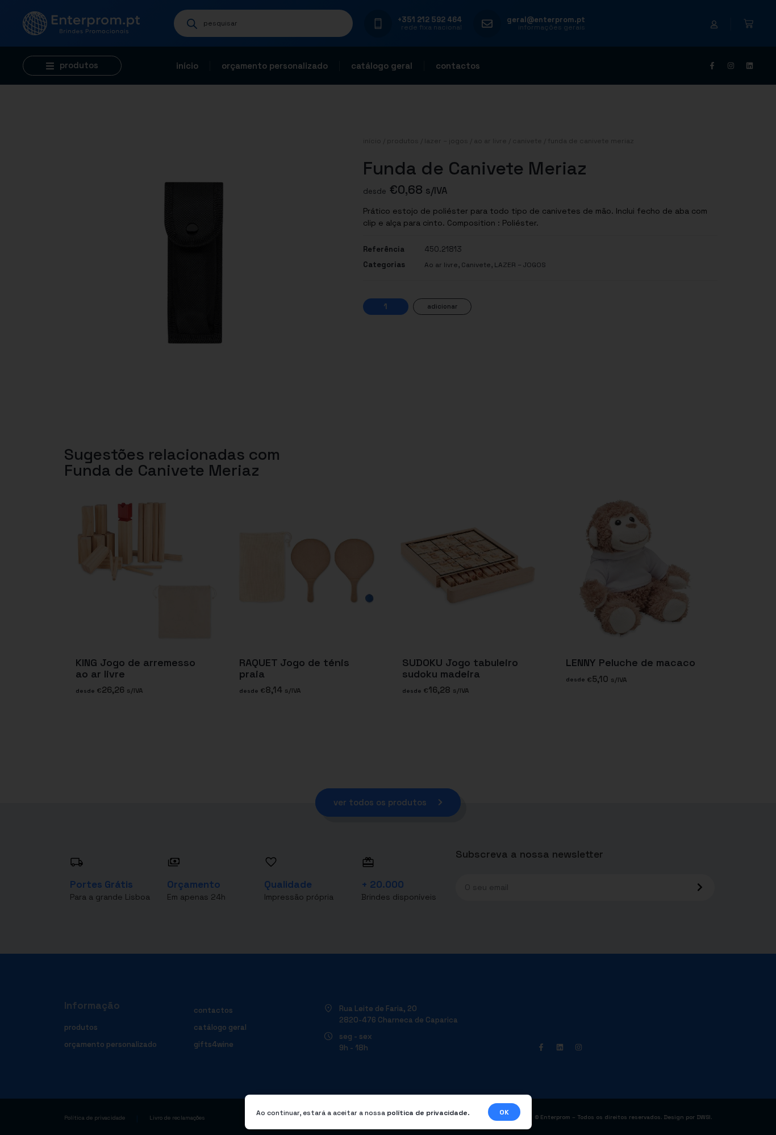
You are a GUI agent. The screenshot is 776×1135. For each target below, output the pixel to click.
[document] (388, 567)
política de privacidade (427, 1112)
